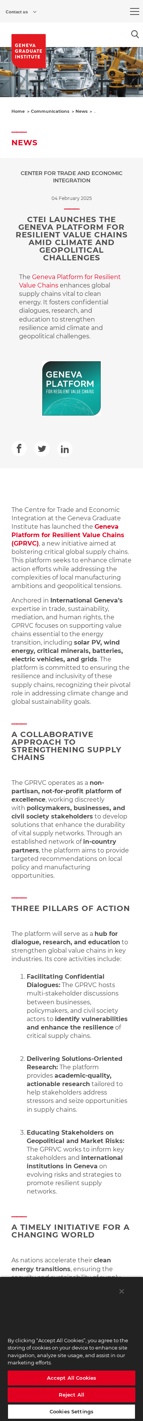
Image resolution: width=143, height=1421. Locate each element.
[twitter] (42, 448)
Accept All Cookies (71, 1378)
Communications (50, 111)
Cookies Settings (71, 1411)
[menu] (134, 11)
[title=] (28, 51)
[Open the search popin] (135, 34)
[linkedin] (64, 449)
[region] (71, 1348)
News (82, 111)
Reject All (71, 1395)
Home (18, 111)
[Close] (121, 1291)
